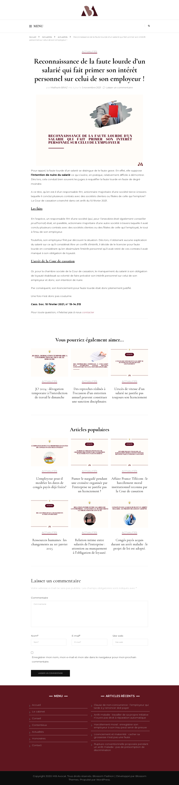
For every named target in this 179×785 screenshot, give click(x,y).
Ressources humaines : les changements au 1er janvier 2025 (49, 544)
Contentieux (39, 725)
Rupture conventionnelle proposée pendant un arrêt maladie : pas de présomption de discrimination (121, 747)
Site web (118, 635)
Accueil (36, 704)
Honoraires (38, 738)
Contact (37, 745)
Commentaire (39, 597)
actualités (89, 51)
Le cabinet (38, 711)
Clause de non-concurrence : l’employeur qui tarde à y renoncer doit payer (121, 706)
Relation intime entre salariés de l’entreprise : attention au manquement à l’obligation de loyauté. (89, 546)
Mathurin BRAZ (59, 87)
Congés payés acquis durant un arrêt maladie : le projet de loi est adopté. (129, 544)
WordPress (103, 779)
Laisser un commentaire (119, 87)
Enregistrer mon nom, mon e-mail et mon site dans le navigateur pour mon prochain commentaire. (84, 659)
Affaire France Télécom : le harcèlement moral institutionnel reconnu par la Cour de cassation (129, 485)
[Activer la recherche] (149, 26)
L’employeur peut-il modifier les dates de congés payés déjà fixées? (49, 483)
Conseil (36, 718)
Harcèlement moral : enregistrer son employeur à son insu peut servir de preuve (120, 726)
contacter (88, 312)
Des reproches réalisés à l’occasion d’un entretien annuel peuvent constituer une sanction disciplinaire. (89, 395)
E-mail (76, 635)
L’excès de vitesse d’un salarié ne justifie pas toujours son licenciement (129, 393)
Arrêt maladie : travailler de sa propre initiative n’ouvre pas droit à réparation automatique (121, 716)
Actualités (38, 731)
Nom (34, 635)
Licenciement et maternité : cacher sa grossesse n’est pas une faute (117, 736)
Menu (38, 26)
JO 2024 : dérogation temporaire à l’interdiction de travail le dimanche (49, 393)
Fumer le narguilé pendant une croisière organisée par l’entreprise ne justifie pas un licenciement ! (89, 485)
